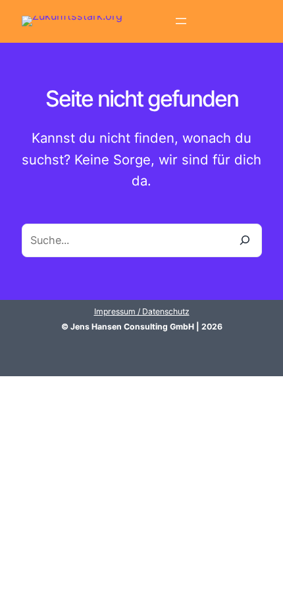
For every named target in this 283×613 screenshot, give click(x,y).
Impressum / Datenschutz (142, 311)
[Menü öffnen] (181, 21)
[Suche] (245, 240)
